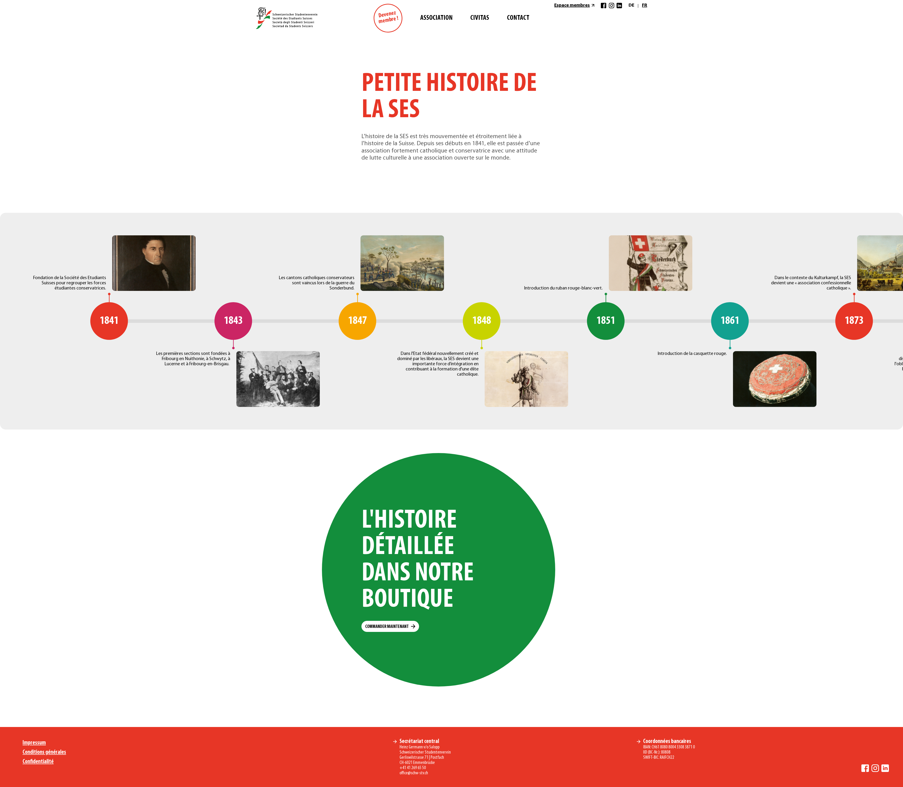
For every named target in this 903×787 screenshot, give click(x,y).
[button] (390, 626)
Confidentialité (38, 762)
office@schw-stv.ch (414, 773)
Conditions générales (44, 752)
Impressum (34, 743)
